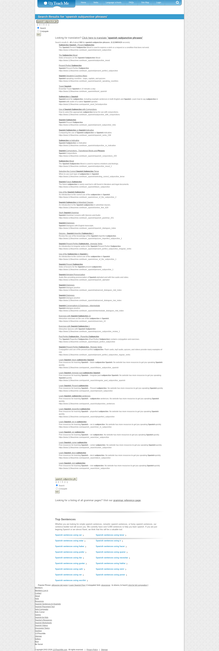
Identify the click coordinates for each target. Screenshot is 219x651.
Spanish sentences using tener (110, 535)
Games (38, 615)
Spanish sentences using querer (111, 552)
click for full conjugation (137, 585)
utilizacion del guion (60, 585)
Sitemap (38, 636)
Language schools (113, 2)
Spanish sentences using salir (69, 569)
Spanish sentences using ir (108, 541)
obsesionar (105, 585)
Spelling (38, 631)
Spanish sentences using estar (69, 541)
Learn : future (76, 360)
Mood (66, 161)
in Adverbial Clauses (76, 202)
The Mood (68, 55)
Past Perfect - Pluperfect (79, 336)
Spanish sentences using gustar (70, 563)
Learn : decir (72, 453)
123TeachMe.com (60, 650)
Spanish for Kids (41, 617)
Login (158, 2)
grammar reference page (127, 500)
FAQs (131, 2)
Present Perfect (70, 65)
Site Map (145, 2)
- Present (76, 45)
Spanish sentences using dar (68, 558)
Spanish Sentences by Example (48, 604)
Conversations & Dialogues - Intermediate (79, 306)
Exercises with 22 (75, 316)
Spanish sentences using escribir (70, 580)
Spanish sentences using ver (68, 575)
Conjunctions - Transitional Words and (82, 151)
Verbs (95, 2)
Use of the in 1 (73, 254)
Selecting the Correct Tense (79, 171)
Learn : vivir (72, 463)
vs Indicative (76, 130)
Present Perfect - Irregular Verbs (80, 244)
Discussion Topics (42, 628)
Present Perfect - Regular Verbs (80, 347)
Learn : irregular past (79, 373)
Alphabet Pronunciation (72, 275)
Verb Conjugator (41, 609)
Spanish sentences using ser (68, 535)
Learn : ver (72, 432)
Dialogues (66, 223)
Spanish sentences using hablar (110, 563)
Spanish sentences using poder (69, 552)
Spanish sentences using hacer (110, 546)
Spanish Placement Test (45, 607)
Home (83, 2)
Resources (39, 601)
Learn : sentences (74, 396)
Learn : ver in (73, 422)
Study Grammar (69, 213)
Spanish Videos (41, 625)
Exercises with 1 (74, 326)
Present (71, 264)
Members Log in (41, 591)
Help (37, 599)
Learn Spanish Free (77, 585)
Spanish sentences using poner (110, 575)
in (68, 97)
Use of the (72, 192)
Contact (38, 593)
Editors (38, 639)
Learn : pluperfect (74, 409)
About (37, 596)
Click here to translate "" (112, 37)
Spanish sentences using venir (110, 569)
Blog (37, 642)
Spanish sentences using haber (69, 546)
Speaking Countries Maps (73, 76)
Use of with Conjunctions (78, 109)
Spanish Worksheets (43, 623)
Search (43, 28)
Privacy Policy (92, 650)
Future (70, 182)
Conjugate (44, 31)
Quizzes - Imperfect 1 (76, 233)
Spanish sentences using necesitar (112, 558)
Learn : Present (73, 386)
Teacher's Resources (43, 620)
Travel (65, 86)
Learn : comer (73, 442)
